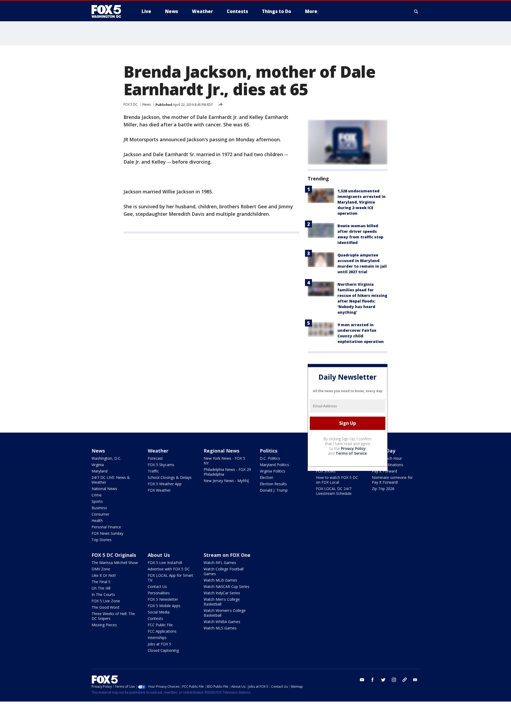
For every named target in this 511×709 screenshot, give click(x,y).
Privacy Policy (353, 448)
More (311, 11)
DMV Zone (101, 568)
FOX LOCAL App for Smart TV (170, 578)
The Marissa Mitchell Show (115, 562)
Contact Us (157, 586)
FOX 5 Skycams (161, 464)
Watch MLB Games (220, 580)
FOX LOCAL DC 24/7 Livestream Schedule (334, 491)
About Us (159, 555)
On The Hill (101, 588)
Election (266, 477)
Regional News (221, 450)
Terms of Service (351, 453)
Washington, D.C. (106, 458)
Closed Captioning (163, 650)
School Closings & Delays (170, 477)
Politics (268, 450)
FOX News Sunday (107, 533)
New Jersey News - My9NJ (226, 480)
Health (97, 520)
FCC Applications (162, 631)
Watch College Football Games (224, 571)
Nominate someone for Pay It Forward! (392, 480)
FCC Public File (160, 624)
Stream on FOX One (227, 555)
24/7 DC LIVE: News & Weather (111, 480)
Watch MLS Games (220, 628)
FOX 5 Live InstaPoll (165, 562)
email (415, 679)
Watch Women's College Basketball (225, 613)
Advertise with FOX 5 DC (169, 568)
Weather (158, 450)
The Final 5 (101, 581)
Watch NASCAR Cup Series (226, 586)
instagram (394, 679)
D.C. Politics (270, 458)
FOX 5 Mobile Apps (164, 605)
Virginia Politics (272, 471)
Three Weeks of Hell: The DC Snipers (113, 616)
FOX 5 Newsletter (163, 599)
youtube (362, 679)
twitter (383, 679)
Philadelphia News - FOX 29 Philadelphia (227, 472)
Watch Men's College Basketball (222, 602)
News (146, 104)
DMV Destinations (387, 464)
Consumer (100, 514)
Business (99, 507)
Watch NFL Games (220, 562)
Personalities (159, 592)
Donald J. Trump (274, 490)
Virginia (98, 464)
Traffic (153, 471)
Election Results (273, 483)
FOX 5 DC (130, 104)
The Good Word (105, 607)
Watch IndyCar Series (222, 592)
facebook (372, 679)
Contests (155, 618)
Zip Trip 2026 (383, 488)
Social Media (159, 612)
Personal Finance (106, 526)
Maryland (100, 471)
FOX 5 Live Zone (106, 600)
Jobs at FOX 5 (159, 643)
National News (104, 488)
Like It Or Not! (104, 575)
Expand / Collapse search (416, 11)
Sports (97, 501)
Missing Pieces (104, 624)
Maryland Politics (274, 464)
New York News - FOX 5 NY (224, 461)
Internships (157, 637)
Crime (97, 494)
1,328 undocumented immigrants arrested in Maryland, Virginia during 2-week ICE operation (361, 202)
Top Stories (102, 539)
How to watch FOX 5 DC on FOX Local (337, 480)
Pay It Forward (384, 471)
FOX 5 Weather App (165, 483)
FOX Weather (159, 490)
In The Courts (103, 594)
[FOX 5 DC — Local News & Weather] (109, 11)
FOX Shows (326, 471)
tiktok (404, 679)
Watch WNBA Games (222, 621)
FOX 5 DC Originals (114, 555)
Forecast (155, 458)
